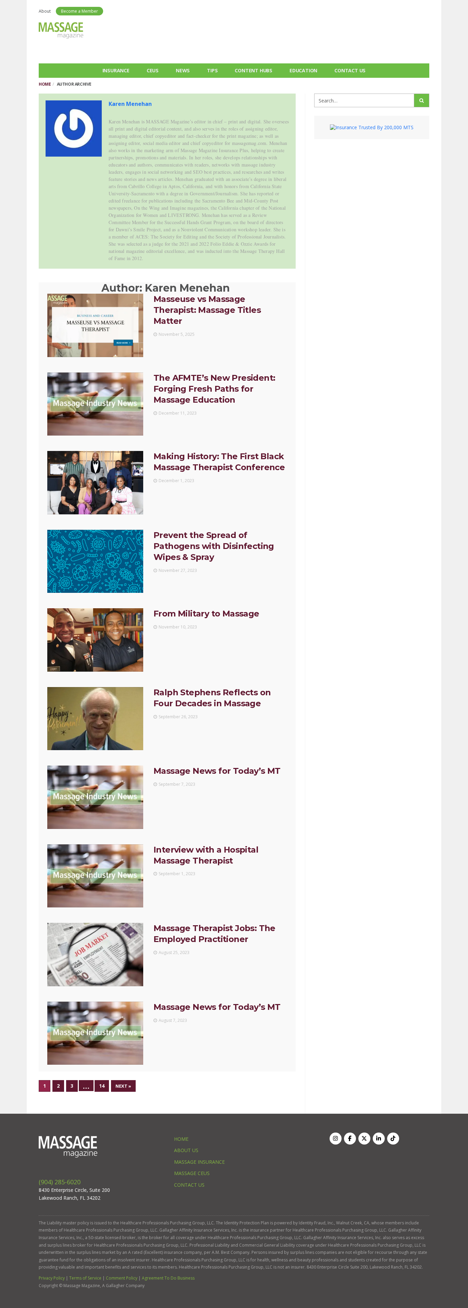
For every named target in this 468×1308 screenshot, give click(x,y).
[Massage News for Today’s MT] (95, 797)
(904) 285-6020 (60, 1182)
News (183, 70)
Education (303, 70)
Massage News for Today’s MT (217, 771)
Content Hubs (253, 70)
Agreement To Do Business (168, 1278)
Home (45, 84)
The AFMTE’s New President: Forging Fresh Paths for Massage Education (214, 389)
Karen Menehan (130, 104)
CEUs (153, 70)
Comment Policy (121, 1278)
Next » (123, 1086)
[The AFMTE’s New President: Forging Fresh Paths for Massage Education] (95, 404)
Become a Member (79, 11)
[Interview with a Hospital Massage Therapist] (95, 875)
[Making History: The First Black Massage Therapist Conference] (95, 482)
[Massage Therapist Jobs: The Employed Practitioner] (95, 954)
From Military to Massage (206, 614)
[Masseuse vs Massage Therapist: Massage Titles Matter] (95, 325)
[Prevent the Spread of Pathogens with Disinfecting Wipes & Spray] (95, 561)
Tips (212, 70)
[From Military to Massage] (95, 639)
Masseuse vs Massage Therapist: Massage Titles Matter (207, 310)
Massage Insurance (199, 1162)
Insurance (116, 70)
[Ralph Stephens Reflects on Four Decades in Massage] (95, 718)
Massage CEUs (192, 1173)
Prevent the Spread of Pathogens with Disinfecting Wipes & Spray (213, 546)
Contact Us (350, 70)
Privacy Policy (52, 1278)
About (45, 11)
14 (101, 1086)
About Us (186, 1150)
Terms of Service (85, 1278)
